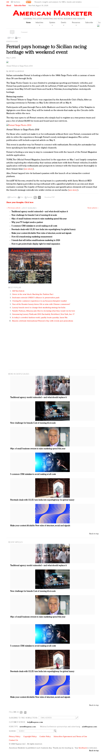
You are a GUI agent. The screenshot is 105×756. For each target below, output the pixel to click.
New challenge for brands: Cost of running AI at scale (34, 215)
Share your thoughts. (20, 202)
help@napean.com (35, 722)
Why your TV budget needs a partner (27, 222)
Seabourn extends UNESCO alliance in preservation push (35, 298)
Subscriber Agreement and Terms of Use (70, 737)
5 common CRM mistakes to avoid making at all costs (34, 226)
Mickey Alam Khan (16, 71)
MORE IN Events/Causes (18, 373)
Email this (13, 197)
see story (28, 169)
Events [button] (63, 22)
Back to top (94, 534)
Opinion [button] (52, 22)
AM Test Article (18, 291)
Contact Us (13, 740)
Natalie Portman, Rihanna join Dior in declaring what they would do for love (43, 311)
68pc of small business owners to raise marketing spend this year (39, 219)
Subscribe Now (20, 5)
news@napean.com (28, 727)
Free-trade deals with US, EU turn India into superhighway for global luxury (44, 230)
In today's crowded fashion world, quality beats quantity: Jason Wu (39, 318)
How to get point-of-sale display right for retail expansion (36, 244)
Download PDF (50, 197)
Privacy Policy (14, 737)
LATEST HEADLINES (29, 207)
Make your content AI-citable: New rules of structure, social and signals (41, 233)
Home (28, 22)
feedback (83, 748)
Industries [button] (39, 22)
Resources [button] (76, 22)
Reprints (29, 197)
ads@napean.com (89, 727)
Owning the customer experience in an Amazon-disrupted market (39, 301)
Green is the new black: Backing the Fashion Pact (32, 294)
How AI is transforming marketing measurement (32, 237)
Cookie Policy (45, 737)
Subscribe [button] (89, 22)
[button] (16, 2)
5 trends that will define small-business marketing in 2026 (36, 240)
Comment (24, 32)
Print (19, 38)
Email (12, 38)
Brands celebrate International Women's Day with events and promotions (42, 321)
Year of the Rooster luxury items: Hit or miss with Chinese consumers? (41, 304)
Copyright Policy (30, 737)
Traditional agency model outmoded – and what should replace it (40, 212)
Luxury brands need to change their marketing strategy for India (38, 308)
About (8, 5)
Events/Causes (12, 41)
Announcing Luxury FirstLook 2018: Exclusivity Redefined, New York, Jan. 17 (43, 314)
